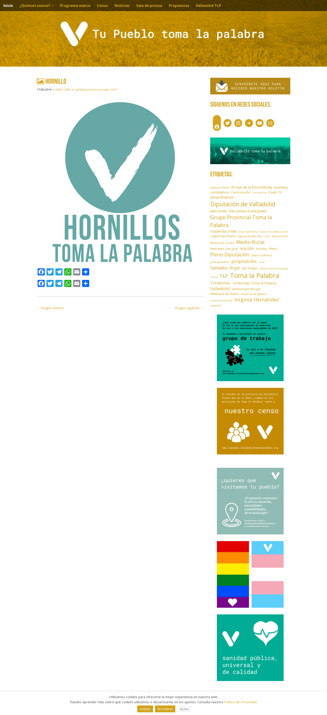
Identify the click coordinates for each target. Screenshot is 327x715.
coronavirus (259, 192)
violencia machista (221, 300)
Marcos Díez (280, 236)
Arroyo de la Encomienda (251, 187)
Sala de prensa (149, 5)
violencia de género (254, 294)
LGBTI (267, 236)
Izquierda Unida (223, 231)
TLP (224, 276)
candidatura (219, 192)
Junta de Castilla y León (274, 231)
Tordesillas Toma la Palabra (254, 283)
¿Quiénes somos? (35, 5)
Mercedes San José (224, 249)
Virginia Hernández (256, 299)
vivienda (215, 305)
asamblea (281, 187)
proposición (244, 261)
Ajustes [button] (184, 709)
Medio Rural (250, 242)
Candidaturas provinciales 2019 (95, 90)
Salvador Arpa (225, 268)
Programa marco (75, 5)
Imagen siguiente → (189, 308)
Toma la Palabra (254, 275)
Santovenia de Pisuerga (274, 268)
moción (247, 248)
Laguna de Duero (222, 236)
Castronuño (240, 192)
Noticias (122, 5)
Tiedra (214, 277)
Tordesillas (220, 282)
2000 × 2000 (63, 90)
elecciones (218, 211)
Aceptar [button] (145, 709)
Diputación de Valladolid (242, 204)
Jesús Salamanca (248, 231)
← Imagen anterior (50, 308)
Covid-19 (274, 192)
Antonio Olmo (219, 187)
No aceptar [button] (165, 709)
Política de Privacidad (240, 702)
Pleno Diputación (229, 254)
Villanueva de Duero (224, 294)
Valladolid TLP (208, 5)
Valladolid (220, 288)
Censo (102, 5)
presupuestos (219, 262)
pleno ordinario (261, 255)
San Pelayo (250, 268)
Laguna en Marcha (249, 236)
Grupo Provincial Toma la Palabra (241, 220)
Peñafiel (261, 249)
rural (261, 262)
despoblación (222, 197)
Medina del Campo (222, 243)
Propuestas (179, 5)
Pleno (273, 249)
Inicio (8, 5)
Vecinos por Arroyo (246, 289)
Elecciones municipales (248, 211)
